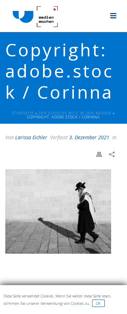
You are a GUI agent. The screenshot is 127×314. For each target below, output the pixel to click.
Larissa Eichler (31, 137)
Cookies (77, 303)
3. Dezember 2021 (89, 137)
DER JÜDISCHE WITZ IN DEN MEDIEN (75, 113)
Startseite (23, 113)
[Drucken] (102, 154)
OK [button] (98, 303)
